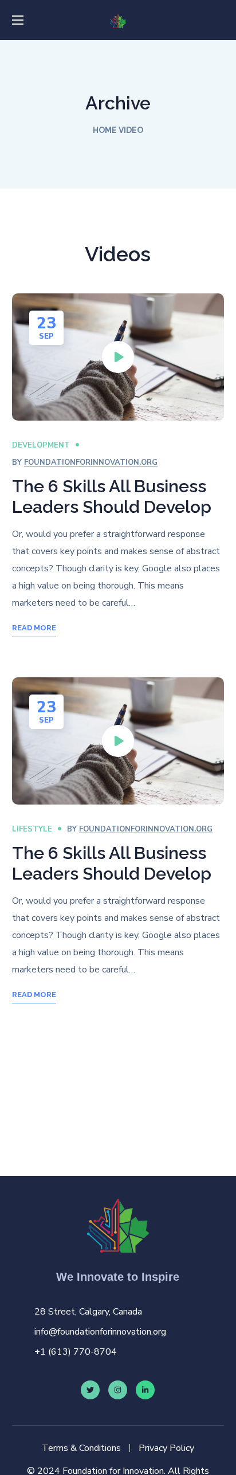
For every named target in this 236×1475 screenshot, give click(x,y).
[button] (219, 20)
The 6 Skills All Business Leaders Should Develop (111, 496)
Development (41, 445)
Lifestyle (32, 829)
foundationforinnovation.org (91, 462)
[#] (145, 1389)
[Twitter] (90, 1389)
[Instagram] (117, 1389)
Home (105, 130)
